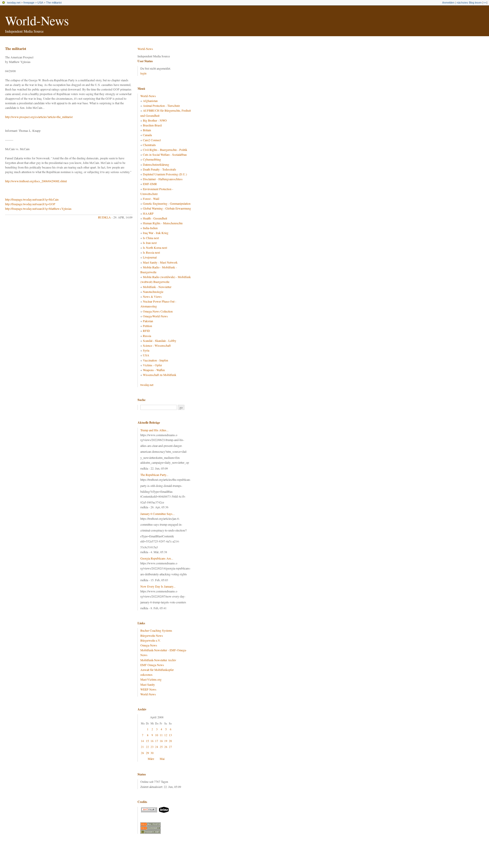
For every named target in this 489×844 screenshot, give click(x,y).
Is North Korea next (155, 247)
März (151, 759)
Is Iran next (150, 243)
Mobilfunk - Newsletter (157, 287)
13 (170, 735)
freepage (28, 2)
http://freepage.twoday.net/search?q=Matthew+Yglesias (38, 208)
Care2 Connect (152, 140)
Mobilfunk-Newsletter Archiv (158, 660)
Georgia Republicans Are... (156, 558)
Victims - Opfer (152, 365)
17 (156, 741)
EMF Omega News (152, 665)
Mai (162, 759)
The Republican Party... (154, 475)
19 (165, 741)
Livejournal (150, 257)
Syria (146, 350)
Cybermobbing (152, 159)
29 (147, 753)
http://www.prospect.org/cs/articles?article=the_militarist (39, 117)
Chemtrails (149, 145)
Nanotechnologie (153, 292)
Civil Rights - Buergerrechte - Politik (165, 150)
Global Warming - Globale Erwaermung (167, 208)
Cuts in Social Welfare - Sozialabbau (165, 154)
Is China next (151, 238)
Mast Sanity (147, 684)
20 (170, 741)
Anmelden (448, 2)
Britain (147, 130)
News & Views (152, 296)
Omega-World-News (155, 316)
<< (484, 2)
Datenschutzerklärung (156, 164)
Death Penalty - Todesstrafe (159, 169)
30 (152, 753)
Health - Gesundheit (155, 218)
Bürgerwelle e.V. (150, 640)
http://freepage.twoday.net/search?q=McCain (32, 199)
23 (152, 747)
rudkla (104, 217)
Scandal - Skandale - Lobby (159, 341)
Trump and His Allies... (154, 430)
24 (156, 747)
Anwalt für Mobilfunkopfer (157, 670)
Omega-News (148, 645)
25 (161, 747)
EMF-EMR (150, 184)
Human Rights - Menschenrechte (163, 223)
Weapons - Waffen (154, 370)
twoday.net (13, 2)
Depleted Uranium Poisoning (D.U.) (165, 174)
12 (165, 735)
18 (161, 741)
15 (147, 741)
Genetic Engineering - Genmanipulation (167, 203)
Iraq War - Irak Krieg (155, 233)
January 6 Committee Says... (157, 514)
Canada (147, 135)
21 (142, 747)
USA (40, 2)
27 (170, 747)
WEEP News (148, 689)
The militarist (54, 2)
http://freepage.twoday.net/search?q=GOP (30, 204)
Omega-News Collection (158, 311)
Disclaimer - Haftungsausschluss (163, 179)
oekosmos (146, 674)
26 (165, 747)
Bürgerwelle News (151, 635)
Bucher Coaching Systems (156, 630)
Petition (147, 326)
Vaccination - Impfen (155, 360)
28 (142, 753)
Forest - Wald (151, 199)
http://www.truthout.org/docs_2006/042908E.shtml (36, 181)
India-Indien (150, 228)
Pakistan (148, 321)
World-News (37, 20)
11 (161, 735)
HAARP (148, 213)
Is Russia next (151, 252)
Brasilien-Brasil (152, 125)
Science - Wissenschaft (157, 345)
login (143, 73)
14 (142, 741)
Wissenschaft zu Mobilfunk (159, 375)
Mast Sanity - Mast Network (160, 262)
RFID (146, 331)
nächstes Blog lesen (469, 2)
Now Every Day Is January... (157, 586)
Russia (147, 336)
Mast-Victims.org (150, 679)
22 (147, 747)
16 (152, 741)
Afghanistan (150, 101)
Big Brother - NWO (155, 120)
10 (156, 735)
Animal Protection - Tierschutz (161, 105)
